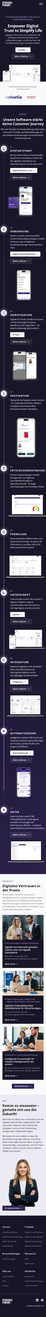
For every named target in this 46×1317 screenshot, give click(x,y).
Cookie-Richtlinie (32, 1285)
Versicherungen (8, 1259)
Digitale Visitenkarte (33, 1246)
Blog (26, 1259)
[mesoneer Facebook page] (42, 1300)
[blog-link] (23, 941)
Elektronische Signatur (34, 1237)
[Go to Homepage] (7, 4)
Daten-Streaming (9, 1241)
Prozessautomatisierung (12, 1237)
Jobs (4, 1281)
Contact (5, 1285)
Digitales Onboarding (33, 1241)
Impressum (29, 1276)
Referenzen (29, 1263)
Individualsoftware (10, 1232)
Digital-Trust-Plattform (34, 1232)
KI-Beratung (7, 1246)
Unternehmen (8, 1276)
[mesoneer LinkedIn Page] (37, 1300)
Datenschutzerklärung (34, 1281)
